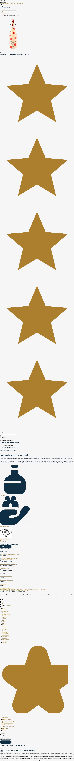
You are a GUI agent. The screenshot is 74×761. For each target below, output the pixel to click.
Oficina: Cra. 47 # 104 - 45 (6, 576)
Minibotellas (5, 626)
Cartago (68, 753)
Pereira (58, 756)
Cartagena (64, 753)
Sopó (68, 758)
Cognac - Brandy (6, 614)
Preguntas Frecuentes (9, 726)
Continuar (4, 742)
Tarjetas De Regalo (9, 721)
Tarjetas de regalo (13, 564)
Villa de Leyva (23, 760)
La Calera (2, 756)
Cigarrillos (4, 642)
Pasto (55, 756)
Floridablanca (42, 754)
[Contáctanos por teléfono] (3, 599)
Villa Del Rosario (29, 760)
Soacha (57, 758)
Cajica (58, 753)
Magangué (19, 756)
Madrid (15, 756)
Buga (56, 753)
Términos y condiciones (5, 590)
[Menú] (1, 599)
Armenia (21, 753)
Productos (3, 607)
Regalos (4, 629)
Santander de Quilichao (43, 758)
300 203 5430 (3, 580)
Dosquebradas (19, 754)
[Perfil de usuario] (2, 603)
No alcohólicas (5, 639)
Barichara (25, 753)
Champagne (5, 615)
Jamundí (71, 754)
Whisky (3, 608)
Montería (39, 756)
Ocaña (49, 756)
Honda (60, 754)
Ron (3, 620)
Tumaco (4, 760)
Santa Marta (35, 758)
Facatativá (32, 754)
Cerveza (4, 612)
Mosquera (43, 756)
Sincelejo (53, 758)
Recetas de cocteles (4, 564)
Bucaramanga (46, 753)
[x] (1, 737)
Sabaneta (27, 758)
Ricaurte (5, 758)
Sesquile (49, 758)
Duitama (24, 754)
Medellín (35, 756)
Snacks (4, 630)
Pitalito (66, 756)
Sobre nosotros (3, 568)
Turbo (13, 760)
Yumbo (42, 760)
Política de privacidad (15, 590)
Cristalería (4, 638)
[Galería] (13, 34)
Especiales (4, 14)
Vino (3, 623)
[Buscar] (1, 11)
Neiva (47, 756)
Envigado (28, 754)
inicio (3, 12)
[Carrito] (1, 601)
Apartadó (14, 753)
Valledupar (17, 760)
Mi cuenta (9, 605)
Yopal (39, 760)
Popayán (70, 756)
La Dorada (6, 756)
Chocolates (4, 632)
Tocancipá (71, 758)
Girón (57, 754)
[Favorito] (1, 436)
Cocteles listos (5, 635)
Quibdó (1, 758)
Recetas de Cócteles (8, 723)
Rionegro (17, 758)
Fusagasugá (49, 754)
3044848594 (3, 584)
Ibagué (62, 754)
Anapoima (10, 753)
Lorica (12, 756)
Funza (46, 754)
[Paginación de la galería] (1, 51)
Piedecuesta (62, 756)
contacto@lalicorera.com (5, 588)
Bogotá (3, 605)
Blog (8, 568)
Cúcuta (14, 754)
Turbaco (10, 760)
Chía (1, 754)
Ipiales (65, 754)
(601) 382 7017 (9, 580)
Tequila (3, 621)
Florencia (37, 754)
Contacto (6, 728)
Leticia (10, 756)
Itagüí (68, 754)
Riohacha (13, 758)
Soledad (65, 758)
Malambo (27, 756)
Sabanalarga (22, 758)
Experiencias (7, 724)
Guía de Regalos (7, 719)
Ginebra (4, 618)
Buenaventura (52, 753)
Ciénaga (3, 754)
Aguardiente (5, 611)
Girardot (54, 754)
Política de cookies (24, 590)
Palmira (52, 756)
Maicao (23, 756)
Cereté (71, 753)
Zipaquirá (46, 760)
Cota (12, 754)
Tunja (7, 760)
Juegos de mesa (5, 633)
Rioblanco (9, 758)
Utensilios (4, 641)
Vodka (3, 624)
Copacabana (8, 754)
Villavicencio (35, 760)
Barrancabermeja (31, 753)
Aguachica (5, 753)
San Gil (30, 758)
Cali (61, 753)
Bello (41, 753)
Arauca (18, 753)
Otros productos (6, 636)
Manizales (31, 756)
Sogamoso (61, 758)
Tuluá (1, 760)
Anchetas (4, 609)
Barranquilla (37, 753)
